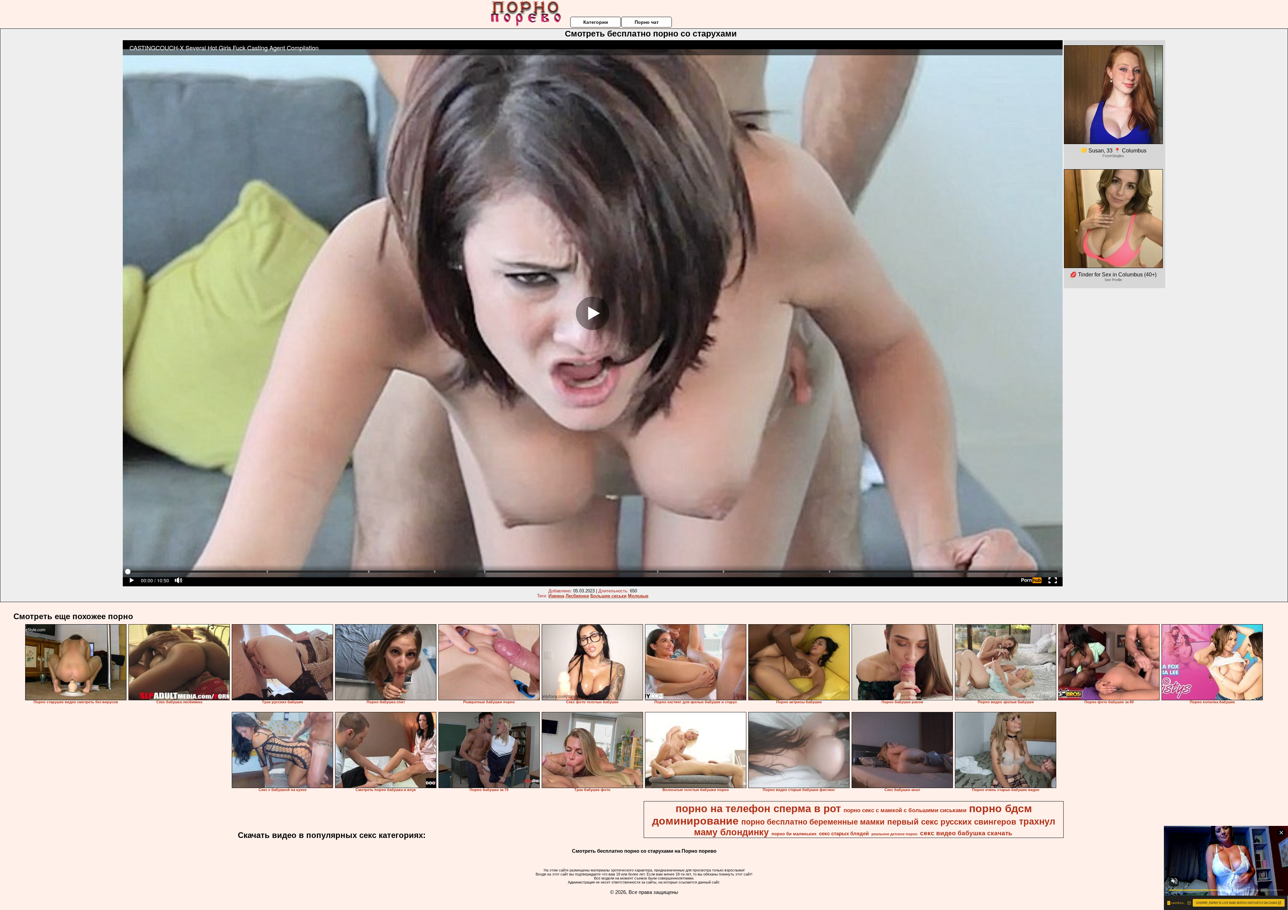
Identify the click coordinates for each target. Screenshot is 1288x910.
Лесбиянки (577, 595)
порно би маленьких (793, 833)
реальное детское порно (894, 834)
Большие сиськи (608, 595)
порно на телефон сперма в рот (758, 808)
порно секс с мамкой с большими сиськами (905, 810)
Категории (595, 22)
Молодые (638, 595)
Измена (556, 595)
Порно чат (647, 22)
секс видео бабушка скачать (966, 833)
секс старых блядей (844, 833)
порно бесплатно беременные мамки (812, 822)
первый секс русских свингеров (951, 821)
